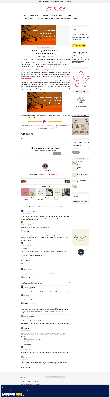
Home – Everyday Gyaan (44, 1)
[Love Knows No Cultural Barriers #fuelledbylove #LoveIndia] (67, 181)
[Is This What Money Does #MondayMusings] (23, 181)
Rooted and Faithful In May (82, 186)
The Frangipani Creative (55, 174)
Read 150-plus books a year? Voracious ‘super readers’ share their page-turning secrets (80, 59)
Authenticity (70, 15)
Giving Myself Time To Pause (61, 197)
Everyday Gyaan (55, 8)
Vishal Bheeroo (27, 211)
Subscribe (56, 153)
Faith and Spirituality (29, 18)
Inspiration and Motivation (45, 18)
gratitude (45, 72)
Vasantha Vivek (27, 223)
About (26, 15)
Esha (24, 295)
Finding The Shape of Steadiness (81, 169)
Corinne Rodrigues (49, 56)
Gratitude (45, 15)
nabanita (25, 277)
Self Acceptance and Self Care (45, 47)
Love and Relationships (57, 15)
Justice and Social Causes (63, 18)
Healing (75, 18)
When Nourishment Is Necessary (81, 181)
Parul (24, 231)
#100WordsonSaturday (47, 125)
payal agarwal (27, 287)
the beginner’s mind (26, 78)
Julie (24, 328)
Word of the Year (34, 15)
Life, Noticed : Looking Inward (81, 163)
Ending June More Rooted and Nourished (82, 175)
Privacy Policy (68, 1)
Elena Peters (27, 316)
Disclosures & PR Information (57, 1)
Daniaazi (25, 357)
